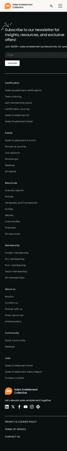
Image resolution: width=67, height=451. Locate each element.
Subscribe (12, 63)
